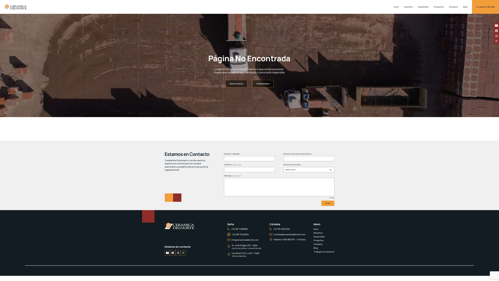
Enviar (327, 203)
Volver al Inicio (236, 83)
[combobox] (309, 169)
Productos (319, 240)
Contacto (318, 244)
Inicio (316, 229)
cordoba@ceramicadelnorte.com (289, 234)
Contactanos (263, 83)
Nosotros (318, 232)
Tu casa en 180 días (485, 6)
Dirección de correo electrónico (297, 154)
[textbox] (306, 169)
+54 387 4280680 (239, 229)
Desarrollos (319, 236)
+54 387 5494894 (240, 234)
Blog (316, 248)
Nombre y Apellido (232, 154)
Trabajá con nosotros (324, 251)
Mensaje (228, 175)
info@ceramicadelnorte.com (245, 239)
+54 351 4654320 (281, 229)
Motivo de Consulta (292, 164)
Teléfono (228, 164)
